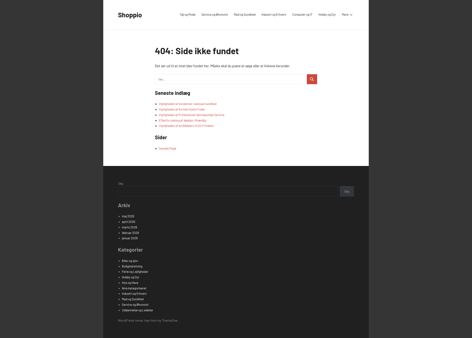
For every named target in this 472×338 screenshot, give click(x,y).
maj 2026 (128, 216)
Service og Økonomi (214, 14)
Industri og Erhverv (273, 14)
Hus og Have (130, 282)
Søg (120, 183)
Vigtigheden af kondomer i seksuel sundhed (187, 104)
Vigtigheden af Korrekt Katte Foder (182, 109)
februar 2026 (130, 232)
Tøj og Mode (187, 14)
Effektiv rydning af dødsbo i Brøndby (182, 120)
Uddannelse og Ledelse (137, 310)
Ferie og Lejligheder (135, 271)
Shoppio (130, 15)
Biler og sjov (130, 260)
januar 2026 (130, 238)
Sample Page (167, 148)
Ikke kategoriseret (134, 288)
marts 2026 (129, 227)
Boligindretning (132, 266)
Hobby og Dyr (327, 14)
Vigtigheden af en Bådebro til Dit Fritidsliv (186, 125)
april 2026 (128, 221)
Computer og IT (302, 14)
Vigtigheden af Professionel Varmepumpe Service (191, 115)
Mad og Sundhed (245, 14)
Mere (345, 14)
